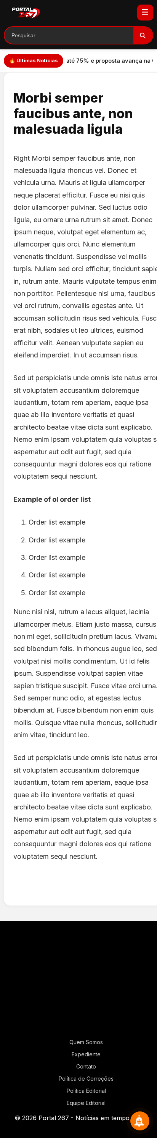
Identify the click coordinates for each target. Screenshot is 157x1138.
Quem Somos (86, 1042)
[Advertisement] (78, 982)
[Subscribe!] (139, 1120)
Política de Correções (86, 1078)
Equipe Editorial (86, 1103)
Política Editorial (86, 1090)
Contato (86, 1066)
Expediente (86, 1054)
